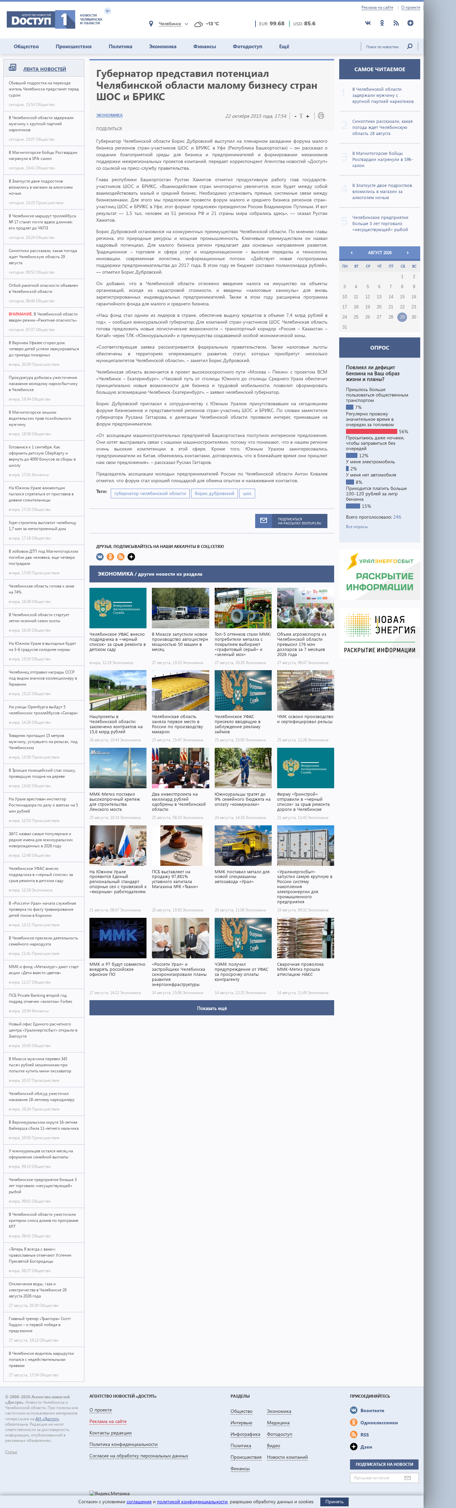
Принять (334, 1501)
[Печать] (321, 117)
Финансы (204, 46)
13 (379, 297)
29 (402, 317)
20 (379, 307)
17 (344, 307)
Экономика (163, 46)
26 (367, 317)
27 (379, 317)
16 (413, 297)
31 (344, 327)
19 (367, 307)
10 (344, 297)
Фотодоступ (247, 46)
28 (390, 317)
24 (344, 317)
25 (356, 317)
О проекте (410, 7)
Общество (26, 46)
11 (356, 297)
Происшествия (74, 46)
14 (390, 297)
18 (356, 307)
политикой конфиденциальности (192, 1501)
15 (402, 297)
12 (367, 297)
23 (413, 307)
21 (390, 307)
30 (413, 317)
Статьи (11, 1452)
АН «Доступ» (47, 1418)
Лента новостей (44, 69)
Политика (120, 46)
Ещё (284, 46)
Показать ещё (212, 1008)
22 (402, 307)
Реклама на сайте (377, 7)
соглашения (139, 1501)
